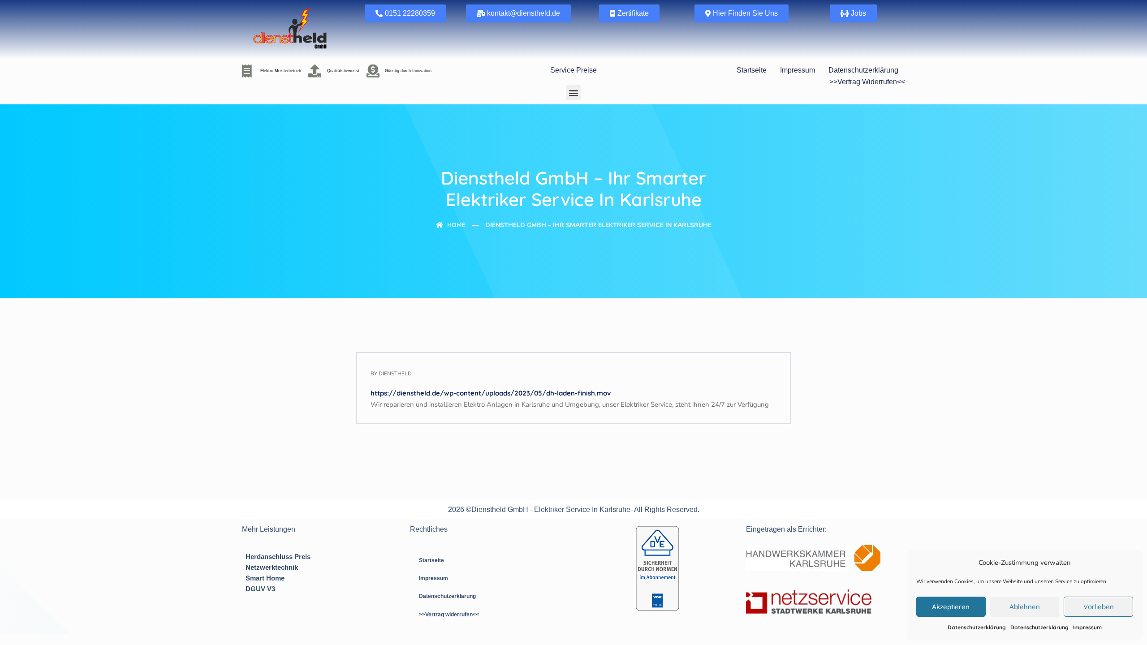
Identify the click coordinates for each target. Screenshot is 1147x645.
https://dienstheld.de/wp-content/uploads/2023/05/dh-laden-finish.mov (491, 393)
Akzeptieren (951, 606)
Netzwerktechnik (272, 567)
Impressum (1087, 627)
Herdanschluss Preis (278, 556)
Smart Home (265, 578)
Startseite (752, 70)
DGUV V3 (260, 589)
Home (455, 225)
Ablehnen (1024, 606)
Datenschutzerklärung (977, 627)
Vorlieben (1098, 606)
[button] (573, 92)
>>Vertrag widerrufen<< (867, 82)
